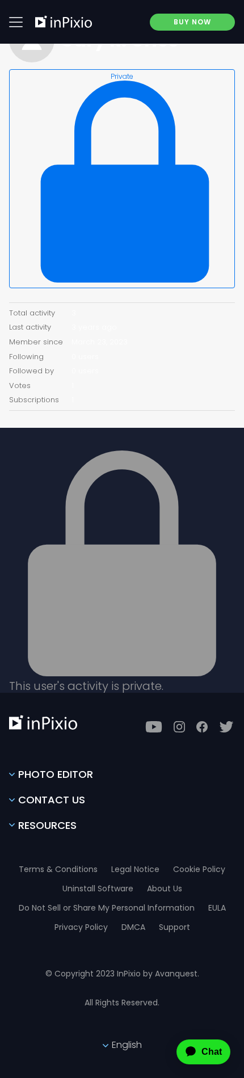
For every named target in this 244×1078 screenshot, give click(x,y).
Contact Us (51, 800)
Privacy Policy (81, 927)
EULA (217, 908)
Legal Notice (135, 869)
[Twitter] (226, 727)
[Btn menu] (16, 22)
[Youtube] (153, 727)
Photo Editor (55, 774)
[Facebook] (202, 727)
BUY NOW (192, 22)
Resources (47, 825)
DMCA (133, 927)
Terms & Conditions (58, 869)
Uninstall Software (97, 888)
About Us (164, 888)
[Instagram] (179, 727)
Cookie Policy (199, 869)
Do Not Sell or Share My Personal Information (107, 908)
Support (174, 927)
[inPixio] (63, 21)
